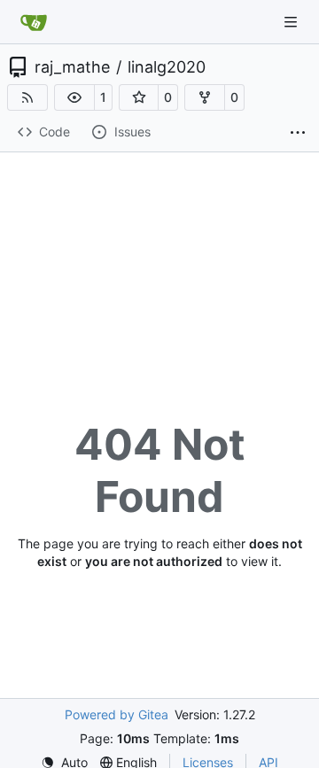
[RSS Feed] (27, 97)
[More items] (298, 132)
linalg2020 (167, 67)
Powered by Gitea (116, 714)
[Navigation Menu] (292, 21)
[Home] (33, 22)
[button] (74, 97)
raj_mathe (72, 67)
